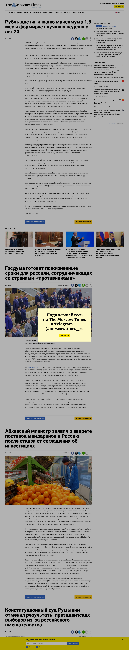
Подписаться (64, 335)
